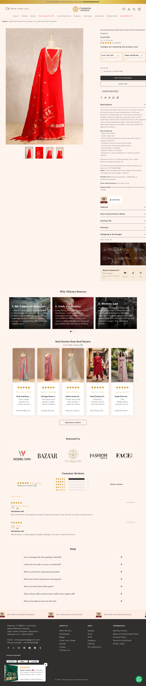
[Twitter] (105, 98)
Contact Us (64, 650)
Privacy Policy (119, 637)
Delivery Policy (120, 631)
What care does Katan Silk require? (39, 586)
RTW (90, 637)
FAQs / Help (118, 644)
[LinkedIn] (35, 647)
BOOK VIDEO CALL (20, 9)
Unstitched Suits (64, 16)
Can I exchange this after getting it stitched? (42, 557)
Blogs (62, 637)
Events (62, 644)
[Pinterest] (109, 98)
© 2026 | (58, 679)
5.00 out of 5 (36, 483)
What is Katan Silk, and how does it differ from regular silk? (49, 594)
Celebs (24, 16)
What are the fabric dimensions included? (42, 572)
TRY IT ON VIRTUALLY (123, 78)
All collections (94, 647)
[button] (106, 43)
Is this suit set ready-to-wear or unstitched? (42, 564)
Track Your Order (67, 640)
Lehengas (88, 16)
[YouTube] (29, 647)
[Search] (134, 9)
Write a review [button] (116, 484)
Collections (99, 16)
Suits (90, 634)
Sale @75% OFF (126, 16)
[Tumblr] (40, 647)
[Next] (132, 314)
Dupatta (77, 16)
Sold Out (123, 84)
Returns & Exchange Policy (126, 634)
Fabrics (91, 644)
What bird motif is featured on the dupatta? (42, 579)
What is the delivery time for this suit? (40, 601)
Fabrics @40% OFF (46, 16)
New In (16, 16)
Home (5, 21)
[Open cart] (139, 9)
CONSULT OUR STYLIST (110, 91)
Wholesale (64, 634)
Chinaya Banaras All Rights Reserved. (75, 679)
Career (62, 647)
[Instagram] (19, 647)
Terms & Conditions (122, 640)
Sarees (33, 16)
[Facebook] (101, 98)
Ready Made (112, 16)
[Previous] (13, 314)
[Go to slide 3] (75, 331)
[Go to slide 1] (70, 331)
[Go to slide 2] (73, 331)
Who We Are (65, 631)
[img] (16, 503)
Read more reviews (73, 422)
